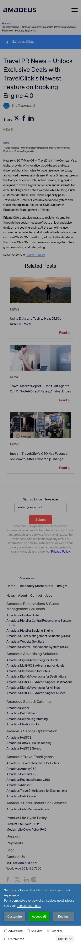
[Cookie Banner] (40, 914)
